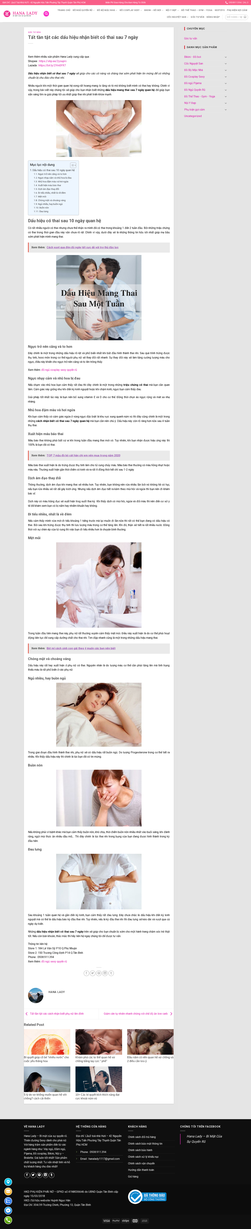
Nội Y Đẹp (171, 10)
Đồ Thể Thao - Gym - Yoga (199, 96)
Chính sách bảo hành (140, 1150)
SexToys (220, 10)
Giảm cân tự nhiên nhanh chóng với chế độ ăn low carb (136, 1013)
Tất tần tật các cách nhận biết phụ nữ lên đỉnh (56, 1013)
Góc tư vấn (197, 17)
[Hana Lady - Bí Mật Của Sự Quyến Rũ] (20, 14)
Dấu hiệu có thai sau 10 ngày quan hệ (53, 170)
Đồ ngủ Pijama (192, 83)
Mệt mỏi (42, 196)
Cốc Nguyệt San (176, 17)
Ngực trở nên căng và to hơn (52, 174)
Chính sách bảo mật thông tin (145, 1143)
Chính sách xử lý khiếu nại (143, 1156)
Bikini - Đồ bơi (192, 56)
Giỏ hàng (133, 1176)
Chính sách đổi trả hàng (142, 1137)
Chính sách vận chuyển (141, 1163)
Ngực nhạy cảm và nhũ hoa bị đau (55, 177)
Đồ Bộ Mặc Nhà (106, 10)
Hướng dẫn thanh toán (141, 1170)
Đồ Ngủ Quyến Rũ (82, 10)
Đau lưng (44, 211)
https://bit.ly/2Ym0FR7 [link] (52, 65)
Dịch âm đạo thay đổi (48, 189)
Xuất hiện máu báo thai (49, 185)
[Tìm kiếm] (46, 14)
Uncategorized (193, 116)
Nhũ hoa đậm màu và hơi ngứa (53, 181)
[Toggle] (225, 57)
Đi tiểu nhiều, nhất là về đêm (52, 192)
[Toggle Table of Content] (71, 165)
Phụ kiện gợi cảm (237, 10)
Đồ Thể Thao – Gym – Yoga (196, 10)
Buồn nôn (44, 207)
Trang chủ (64, 10)
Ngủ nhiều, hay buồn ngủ (50, 204)
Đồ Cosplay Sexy (130, 10)
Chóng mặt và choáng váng (52, 200)
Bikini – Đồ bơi (152, 10)
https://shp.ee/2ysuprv (53, 61)
